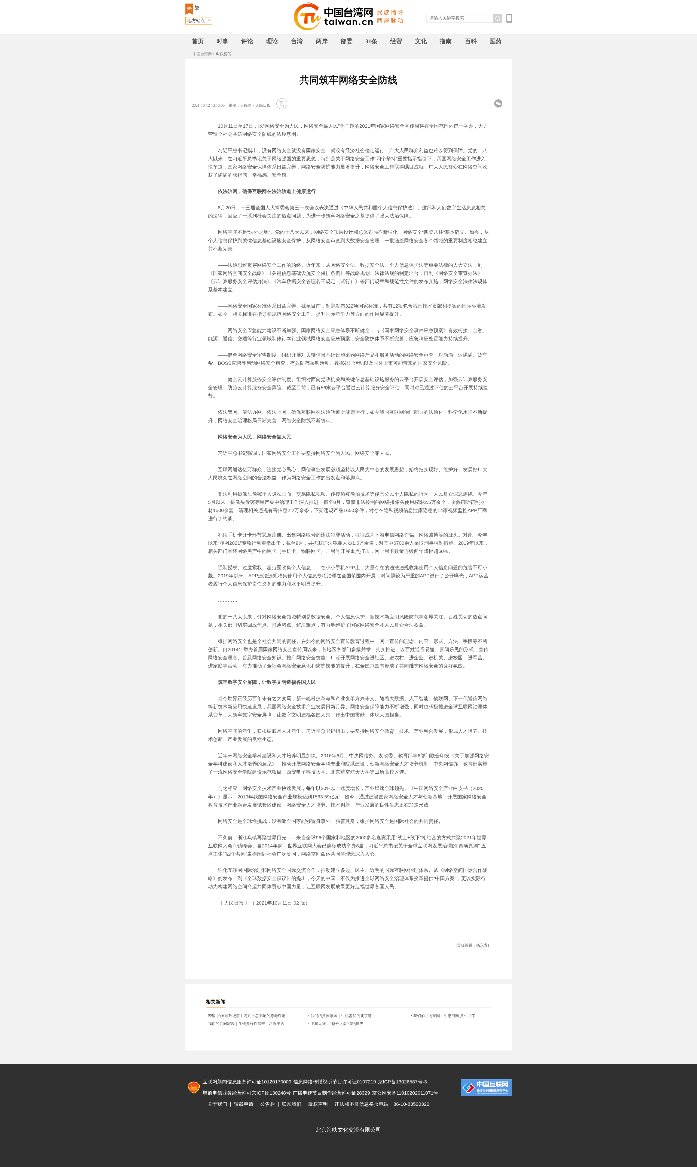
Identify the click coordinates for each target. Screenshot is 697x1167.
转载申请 (243, 1104)
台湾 (297, 41)
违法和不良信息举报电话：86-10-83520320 (382, 1104)
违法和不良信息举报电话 (486, 1087)
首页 (198, 41)
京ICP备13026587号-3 (402, 1081)
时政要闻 (223, 54)
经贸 (396, 41)
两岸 (322, 41)
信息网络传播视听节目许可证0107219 (334, 1081)
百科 (471, 41)
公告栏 (267, 1104)
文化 (421, 41)
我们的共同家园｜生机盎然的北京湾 (341, 1016)
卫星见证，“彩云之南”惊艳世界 (337, 1024)
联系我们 (291, 1104)
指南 (446, 41)
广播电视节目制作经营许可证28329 (331, 1093)
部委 (347, 41)
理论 (272, 41)
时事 (222, 41)
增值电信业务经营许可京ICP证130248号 (247, 1093)
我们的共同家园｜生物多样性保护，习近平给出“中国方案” (246, 1024)
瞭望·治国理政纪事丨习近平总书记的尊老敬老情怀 (247, 1016)
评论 (247, 41)
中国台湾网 (202, 54)
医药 (496, 41)
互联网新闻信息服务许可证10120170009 (247, 1081)
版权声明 (318, 1104)
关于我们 (217, 1104)
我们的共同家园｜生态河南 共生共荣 (444, 1016)
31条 (371, 41)
